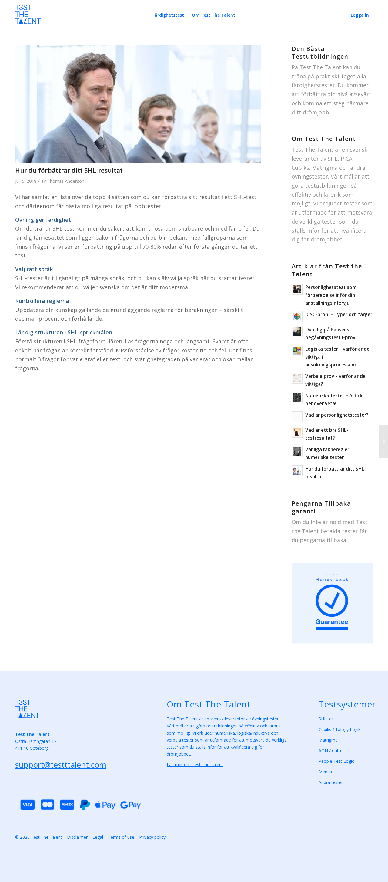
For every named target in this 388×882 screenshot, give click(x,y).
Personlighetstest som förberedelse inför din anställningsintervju (330, 295)
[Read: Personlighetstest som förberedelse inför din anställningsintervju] (297, 289)
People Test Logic (336, 761)
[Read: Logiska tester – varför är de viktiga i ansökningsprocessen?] (297, 351)
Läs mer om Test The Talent (195, 764)
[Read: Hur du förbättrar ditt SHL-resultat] (297, 470)
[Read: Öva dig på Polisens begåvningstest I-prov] (297, 331)
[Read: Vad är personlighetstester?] (297, 416)
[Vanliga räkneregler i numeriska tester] (383, 441)
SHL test (327, 719)
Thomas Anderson (65, 181)
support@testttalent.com (60, 764)
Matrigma (329, 740)
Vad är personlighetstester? (336, 415)
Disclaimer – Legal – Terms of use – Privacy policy (116, 837)
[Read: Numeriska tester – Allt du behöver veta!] (297, 397)
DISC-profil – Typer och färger (338, 314)
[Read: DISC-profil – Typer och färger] (297, 316)
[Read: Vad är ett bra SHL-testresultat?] (297, 432)
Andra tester (331, 782)
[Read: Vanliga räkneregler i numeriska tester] (297, 451)
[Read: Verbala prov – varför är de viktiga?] (297, 378)
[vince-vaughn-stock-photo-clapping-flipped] (138, 104)
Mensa (325, 772)
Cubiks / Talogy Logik (339, 729)
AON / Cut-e (331, 750)
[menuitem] (168, 15)
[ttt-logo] (28, 17)
